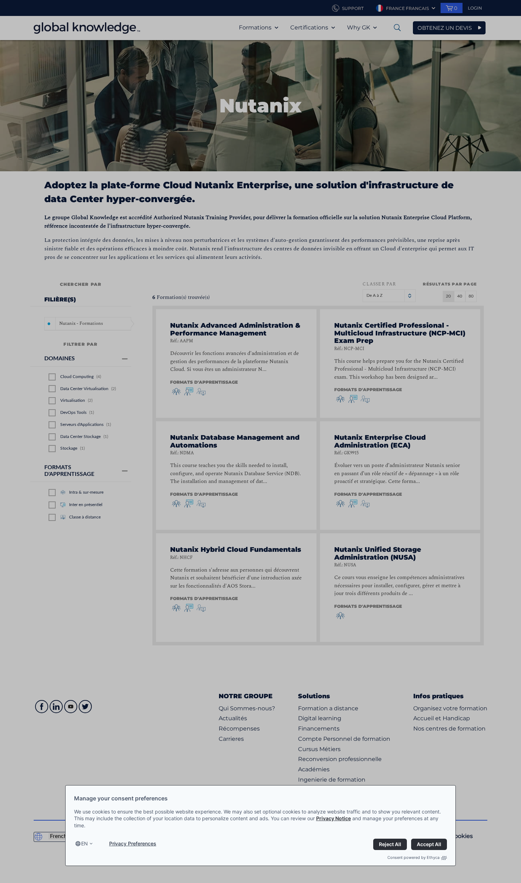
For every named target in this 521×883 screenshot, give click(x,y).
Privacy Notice (333, 818)
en (84, 843)
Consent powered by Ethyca (413, 857)
